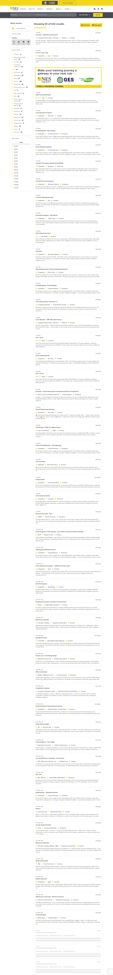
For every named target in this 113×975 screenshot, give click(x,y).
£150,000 (16, 178)
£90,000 (16, 170)
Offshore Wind (18, 117)
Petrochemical (18, 84)
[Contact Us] (102, 9)
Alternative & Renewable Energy (19, 58)
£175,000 (16, 181)
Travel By (14, 38)
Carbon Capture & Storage (18, 100)
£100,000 (16, 173)
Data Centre (18, 132)
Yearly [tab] (21, 142)
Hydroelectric (18, 111)
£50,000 (16, 158)
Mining (17, 78)
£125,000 (16, 175)
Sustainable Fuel (19, 123)
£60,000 (16, 161)
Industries (49, 9)
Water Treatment (18, 93)
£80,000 (16, 167)
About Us (31, 9)
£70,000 (16, 164)
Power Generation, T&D (20, 87)
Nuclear (17, 129)
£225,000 (16, 187)
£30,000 (16, 152)
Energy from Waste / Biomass (18, 104)
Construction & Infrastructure (18, 65)
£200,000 (16, 184)
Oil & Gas (17, 81)
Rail (16, 90)
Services (40, 9)
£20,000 (16, 149)
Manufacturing (18, 75)
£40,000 (16, 155)
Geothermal (17, 108)
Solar (16, 96)
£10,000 (16, 146)
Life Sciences (18, 72)
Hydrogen (17, 114)
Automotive (17, 62)
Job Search (23, 9)
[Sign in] (98, 9)
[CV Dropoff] (95, 9)
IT (15, 69)
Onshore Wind (18, 120)
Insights (67, 9)
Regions (58, 9)
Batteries (17, 126)
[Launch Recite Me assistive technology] (50, 3)
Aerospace (17, 54)
